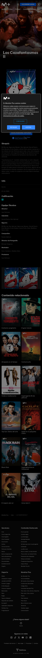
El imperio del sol (7, 503)
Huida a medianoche (9, 396)
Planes (23, 595)
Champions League (7, 578)
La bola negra (24, 534)
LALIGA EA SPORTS (6, 581)
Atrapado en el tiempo (9, 362)
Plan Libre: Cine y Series (27, 593)
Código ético (24, 586)
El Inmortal (24, 541)
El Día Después (5, 586)
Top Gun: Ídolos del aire (10, 432)
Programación (5, 610)
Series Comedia (6, 559)
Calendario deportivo (31, 9)
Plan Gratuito (24, 598)
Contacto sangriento (9, 328)
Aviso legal (20, 643)
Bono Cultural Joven (26, 603)
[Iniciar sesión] (38, 4)
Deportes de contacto (7, 600)
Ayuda (21, 626)
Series (4, 9)
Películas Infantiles (6, 549)
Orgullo (3, 566)
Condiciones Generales (27, 583)
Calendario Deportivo (7, 605)
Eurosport (4, 603)
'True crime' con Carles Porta (28, 554)
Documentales (5, 561)
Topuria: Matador (6, 598)
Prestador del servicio (10, 643)
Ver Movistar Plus (25, 576)
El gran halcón (26, 328)
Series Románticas (6, 556)
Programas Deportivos (27, 561)
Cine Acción (5, 541)
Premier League (6, 583)
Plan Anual (24, 600)
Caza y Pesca (24, 563)
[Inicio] (6, 4)
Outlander (23, 546)
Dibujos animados (25, 559)
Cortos (3, 544)
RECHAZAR (13, 127)
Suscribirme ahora (28, 4)
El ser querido (24, 532)
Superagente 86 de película (28, 397)
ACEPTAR (28, 127)
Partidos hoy (5, 608)
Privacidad (28, 643)
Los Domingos (24, 537)
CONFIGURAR (20, 121)
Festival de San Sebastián (27, 556)
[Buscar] (18, 4)
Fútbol (17, 9)
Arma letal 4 (25, 503)
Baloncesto (4, 591)
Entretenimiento (6, 563)
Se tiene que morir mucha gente (29, 544)
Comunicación (25, 610)
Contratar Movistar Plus (27, 588)
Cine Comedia (5, 539)
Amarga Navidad (25, 539)
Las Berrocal (24, 549)
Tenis (3, 593)
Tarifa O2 (23, 605)
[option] (11, 278)
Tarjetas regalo (25, 608)
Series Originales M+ (7, 554)
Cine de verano (6, 546)
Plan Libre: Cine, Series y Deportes (30, 591)
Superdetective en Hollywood (27, 468)
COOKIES (36, 643)
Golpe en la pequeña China (28, 432)
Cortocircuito (26, 362)
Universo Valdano (6, 588)
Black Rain (5, 467)
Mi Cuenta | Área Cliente (27, 581)
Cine (11, 9)
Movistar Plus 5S (25, 566)
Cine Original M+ (6, 534)
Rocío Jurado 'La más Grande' (29, 551)
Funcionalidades (25, 578)
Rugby (3, 595)
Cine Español (5, 537)
